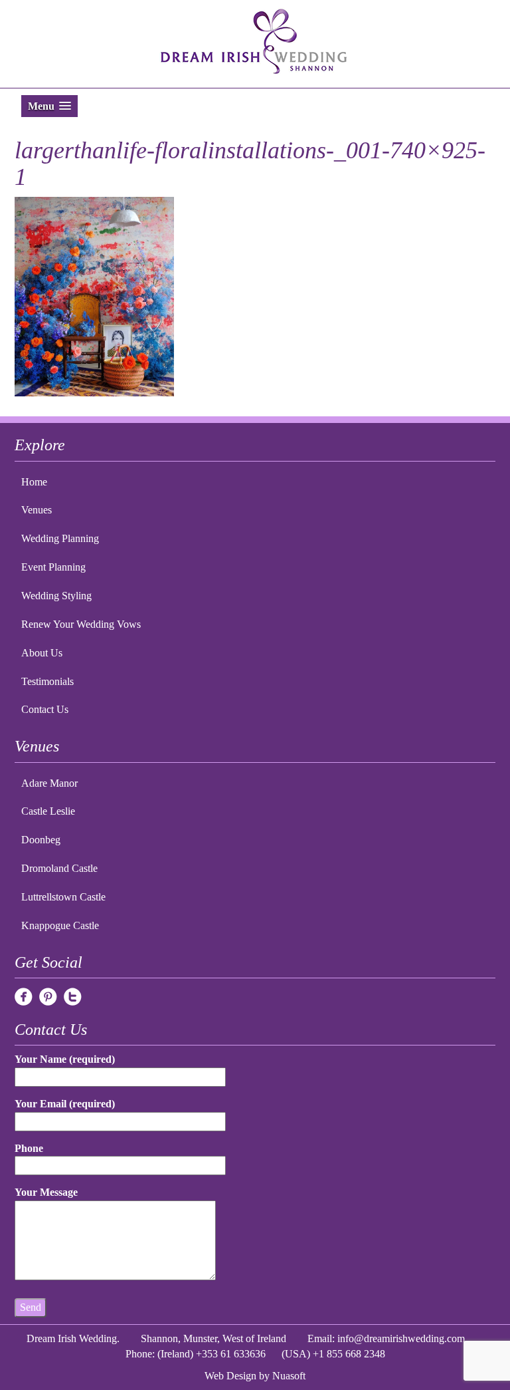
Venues (36, 509)
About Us (41, 652)
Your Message (46, 1192)
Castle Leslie (48, 811)
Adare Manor (49, 783)
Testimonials (47, 681)
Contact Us (44, 709)
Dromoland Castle (59, 868)
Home (34, 481)
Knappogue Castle (60, 925)
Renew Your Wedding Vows (81, 624)
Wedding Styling (56, 595)
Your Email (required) (65, 1103)
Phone (29, 1148)
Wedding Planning (60, 538)
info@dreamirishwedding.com (401, 1338)
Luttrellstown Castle (63, 897)
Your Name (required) (65, 1059)
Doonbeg (40, 839)
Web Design (230, 1375)
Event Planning (53, 567)
